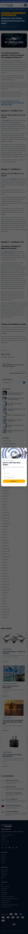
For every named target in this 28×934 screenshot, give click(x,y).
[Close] (25, 450)
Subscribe (13, 481)
